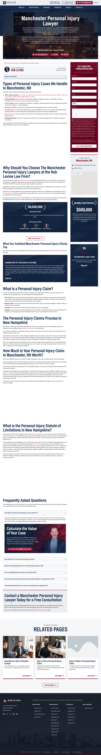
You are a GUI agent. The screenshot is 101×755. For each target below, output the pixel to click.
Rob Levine (17, 70)
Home (5, 63)
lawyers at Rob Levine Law (29, 328)
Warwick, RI (37, 717)
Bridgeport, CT (71, 711)
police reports (10, 337)
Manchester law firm (25, 180)
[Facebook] (4, 714)
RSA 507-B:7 (56, 445)
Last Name (75, 82)
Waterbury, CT (71, 723)
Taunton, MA (54, 732)
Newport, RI (37, 711)
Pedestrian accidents (29, 96)
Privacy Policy (79, 141)
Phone (74, 94)
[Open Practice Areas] (39, 7)
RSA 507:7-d (6, 373)
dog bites (24, 101)
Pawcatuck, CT (72, 717)
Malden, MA (54, 735)
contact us (44, 610)
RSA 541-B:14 (36, 444)
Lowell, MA (54, 720)
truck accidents (37, 95)
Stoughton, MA (55, 717)
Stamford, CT (71, 714)
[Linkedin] (13, 714)
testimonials (53, 250)
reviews (60, 250)
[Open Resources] (61, 7)
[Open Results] (71, 7)
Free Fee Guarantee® (8, 193)
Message (74, 107)
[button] (64, 54)
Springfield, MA (55, 723)
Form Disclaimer (66, 752)
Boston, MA (54, 714)
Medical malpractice (10, 114)
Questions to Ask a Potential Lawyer (16, 662)
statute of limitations (36, 434)
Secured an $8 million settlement (14, 215)
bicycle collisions (57, 95)
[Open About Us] (24, 7)
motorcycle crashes (47, 95)
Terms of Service (89, 141)
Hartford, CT (71, 720)
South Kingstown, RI (39, 714)
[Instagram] (7, 714)
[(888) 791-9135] (72, 168)
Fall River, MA (54, 708)
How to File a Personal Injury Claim (49, 662)
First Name (75, 75)
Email (73, 88)
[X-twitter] (10, 714)
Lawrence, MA (54, 729)
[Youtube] (17, 714)
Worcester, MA (55, 726)
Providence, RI (38, 708)
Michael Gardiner (25, 228)
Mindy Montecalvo (36, 228)
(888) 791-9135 (36, 610)
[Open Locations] (50, 7)
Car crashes (22, 95)
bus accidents (29, 95)
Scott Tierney (47, 228)
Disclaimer (56, 752)
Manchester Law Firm (14, 63)
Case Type (75, 100)
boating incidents (17, 96)
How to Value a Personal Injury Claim (82, 662)
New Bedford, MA (55, 711)
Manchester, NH (89, 708)
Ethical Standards (77, 752)
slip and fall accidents (15, 101)
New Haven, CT (72, 708)
